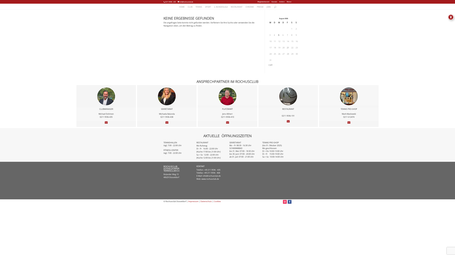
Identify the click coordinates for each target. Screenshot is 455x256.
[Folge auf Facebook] (289, 202)
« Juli (270, 65)
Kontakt (274, 2)
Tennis (199, 7)
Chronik (250, 7)
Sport (208, 7)
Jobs (269, 7)
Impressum (193, 201)
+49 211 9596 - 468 (212, 172)
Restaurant (236, 7)
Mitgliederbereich (263, 2)
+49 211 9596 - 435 (212, 170)
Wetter (289, 2)
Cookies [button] (217, 201)
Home (182, 7)
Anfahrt (282, 2)
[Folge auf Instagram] (285, 202)
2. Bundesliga (221, 7)
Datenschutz (206, 201)
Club (190, 7)
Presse (260, 7)
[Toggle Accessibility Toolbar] (451, 17)
